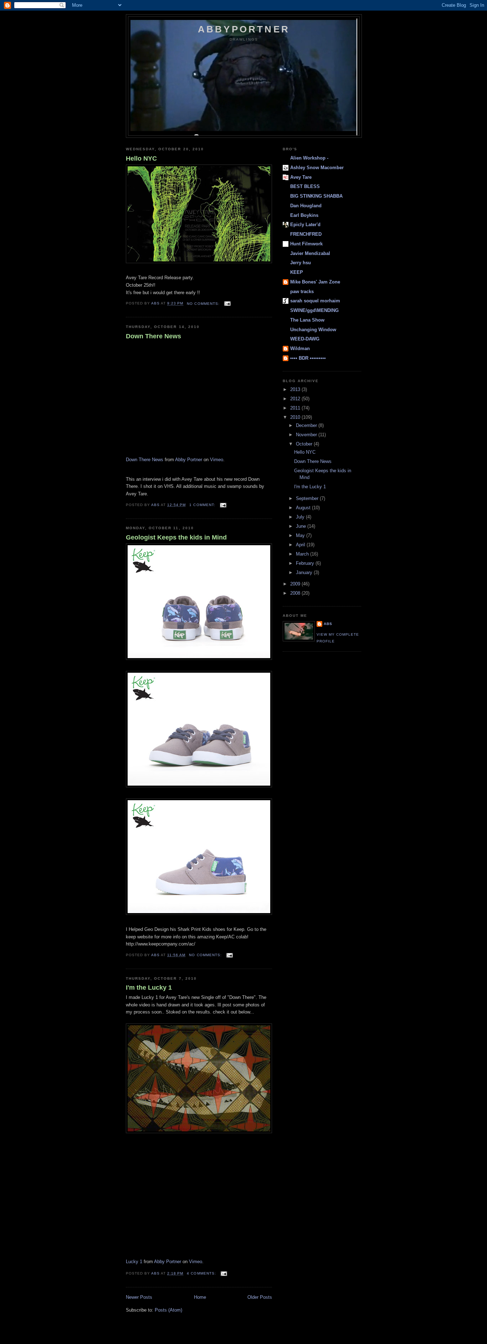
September (308, 498)
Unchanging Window (313, 329)
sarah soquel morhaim (315, 300)
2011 (296, 408)
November (307, 434)
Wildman (300, 348)
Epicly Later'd (305, 224)
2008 (296, 593)
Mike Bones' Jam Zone (315, 282)
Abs (328, 624)
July (301, 517)
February (306, 563)
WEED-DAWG (304, 339)
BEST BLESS (305, 186)
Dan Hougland (306, 205)
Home (200, 1297)
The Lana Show (307, 320)
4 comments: (202, 1273)
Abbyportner (244, 29)
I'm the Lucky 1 (149, 987)
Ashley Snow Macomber (317, 167)
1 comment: (202, 505)
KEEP (296, 272)
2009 (296, 584)
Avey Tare (301, 177)
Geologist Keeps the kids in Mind (176, 537)
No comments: (204, 304)
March (303, 554)
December (307, 425)
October (305, 444)
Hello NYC (141, 158)
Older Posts (259, 1297)
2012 (296, 398)
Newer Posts (139, 1297)
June (301, 526)
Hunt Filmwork (306, 243)
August (304, 507)
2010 (296, 417)
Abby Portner (188, 459)
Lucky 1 (134, 1261)
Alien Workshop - (309, 158)
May (301, 535)
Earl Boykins (304, 215)
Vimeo (216, 459)
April (301, 544)
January (305, 572)
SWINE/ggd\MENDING (314, 310)
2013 (296, 389)
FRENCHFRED (306, 234)
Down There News (153, 336)
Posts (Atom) (168, 1310)
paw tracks (302, 291)
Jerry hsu (300, 262)
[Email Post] (227, 304)
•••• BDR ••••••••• (308, 358)
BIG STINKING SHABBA (316, 196)
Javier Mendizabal (310, 253)
